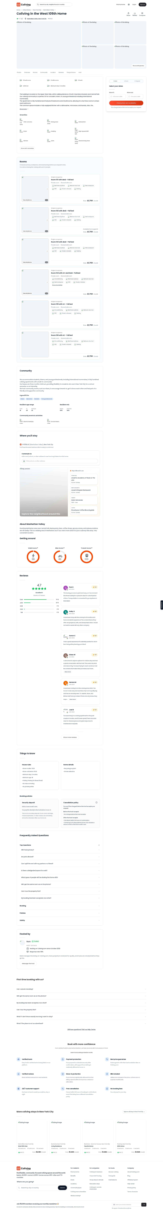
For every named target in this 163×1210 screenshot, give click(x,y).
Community (43, 72)
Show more (68, 672)
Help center (131, 1184)
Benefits (73, 1176)
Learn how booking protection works (82, 1052)
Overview (27, 72)
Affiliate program (132, 1180)
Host (80, 72)
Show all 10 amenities (27, 148)
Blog (128, 1176)
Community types (76, 1188)
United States (27, 10)
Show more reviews (70, 737)
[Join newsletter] (143, 1205)
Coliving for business (96, 1172)
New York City (37, 10)
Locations (74, 1184)
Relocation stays (95, 1184)
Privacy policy (131, 1188)
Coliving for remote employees (95, 1188)
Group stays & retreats (96, 1180)
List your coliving (113, 1172)
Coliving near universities (78, 1191)
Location (53, 72)
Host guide (112, 1176)
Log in (134, 4)
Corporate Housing (95, 1176)
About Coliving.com (133, 1172)
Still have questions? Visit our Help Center (82, 1029)
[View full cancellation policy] (96, 802)
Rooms (35, 72)
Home (18, 10)
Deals (72, 1180)
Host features (113, 1180)
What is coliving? (76, 1195)
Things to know (71, 72)
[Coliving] (24, 4)
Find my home (120, 4)
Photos (19, 72)
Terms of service (132, 1191)
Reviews (61, 72)
